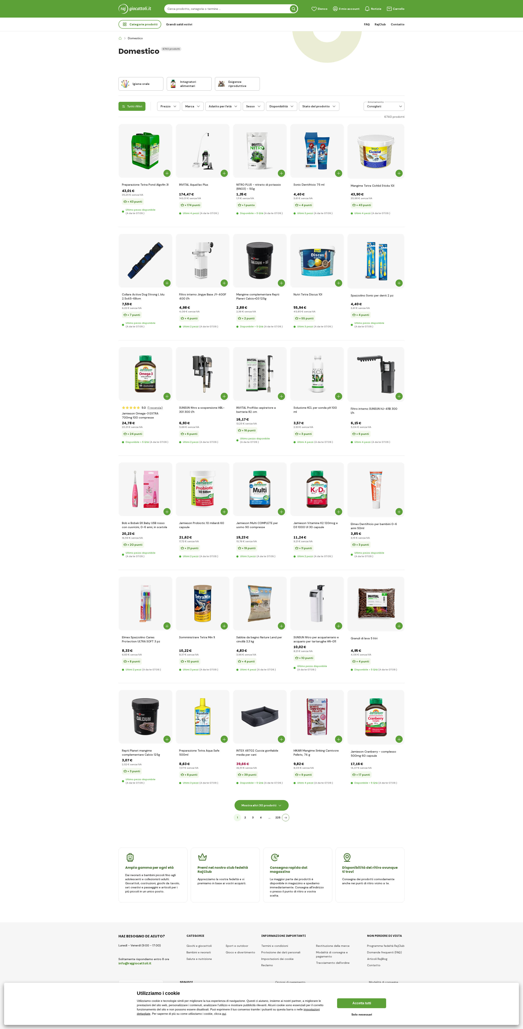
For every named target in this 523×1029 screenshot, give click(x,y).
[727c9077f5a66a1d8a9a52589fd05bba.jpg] (376, 490)
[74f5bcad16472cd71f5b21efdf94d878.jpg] (145, 374)
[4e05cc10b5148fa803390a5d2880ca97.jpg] (317, 489)
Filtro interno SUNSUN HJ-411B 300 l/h (374, 411)
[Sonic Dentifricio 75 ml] (317, 150)
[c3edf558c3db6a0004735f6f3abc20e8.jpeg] (145, 150)
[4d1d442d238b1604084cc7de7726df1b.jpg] (376, 374)
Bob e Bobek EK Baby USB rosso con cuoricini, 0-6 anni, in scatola (144, 525)
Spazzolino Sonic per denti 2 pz (372, 295)
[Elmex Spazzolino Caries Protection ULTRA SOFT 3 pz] (145, 603)
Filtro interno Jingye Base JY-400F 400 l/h (202, 296)
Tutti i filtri (134, 106)
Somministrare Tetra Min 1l (197, 637)
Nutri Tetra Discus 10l (308, 294)
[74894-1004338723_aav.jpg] (202, 374)
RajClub (380, 24)
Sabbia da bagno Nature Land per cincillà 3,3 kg (259, 639)
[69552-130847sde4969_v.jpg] (202, 260)
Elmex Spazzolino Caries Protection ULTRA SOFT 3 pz (141, 639)
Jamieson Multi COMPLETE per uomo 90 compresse (257, 525)
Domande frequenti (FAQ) (384, 952)
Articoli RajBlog (377, 959)
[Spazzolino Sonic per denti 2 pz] (376, 261)
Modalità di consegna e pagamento (332, 954)
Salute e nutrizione (199, 959)
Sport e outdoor (237, 946)
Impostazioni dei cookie (277, 959)
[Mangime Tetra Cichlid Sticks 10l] (376, 151)
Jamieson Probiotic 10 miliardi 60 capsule (201, 525)
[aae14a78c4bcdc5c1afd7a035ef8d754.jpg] (259, 374)
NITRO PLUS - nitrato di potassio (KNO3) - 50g (258, 187)
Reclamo (267, 965)
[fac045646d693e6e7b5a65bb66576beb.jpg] (259, 489)
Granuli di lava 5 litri (364, 638)
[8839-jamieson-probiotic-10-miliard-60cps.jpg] (202, 489)
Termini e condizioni (274, 946)
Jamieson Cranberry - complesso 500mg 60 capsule (373, 753)
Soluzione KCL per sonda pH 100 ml (315, 410)
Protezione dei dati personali (280, 952)
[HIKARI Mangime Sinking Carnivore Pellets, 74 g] (317, 716)
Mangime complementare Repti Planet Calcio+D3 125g (257, 296)
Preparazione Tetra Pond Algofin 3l (145, 184)
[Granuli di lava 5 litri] (376, 604)
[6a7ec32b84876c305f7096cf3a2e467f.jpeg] (145, 260)
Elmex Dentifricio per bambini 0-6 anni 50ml (374, 526)
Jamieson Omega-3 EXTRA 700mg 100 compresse (140, 415)
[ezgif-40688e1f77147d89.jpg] (145, 489)
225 (277, 817)
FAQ (367, 24)
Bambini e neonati (199, 952)
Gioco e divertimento (240, 952)
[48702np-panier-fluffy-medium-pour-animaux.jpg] (259, 716)
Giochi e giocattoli (199, 946)
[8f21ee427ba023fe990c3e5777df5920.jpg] (317, 603)
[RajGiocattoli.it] (120, 38)
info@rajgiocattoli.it (134, 963)
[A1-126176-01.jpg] (317, 260)
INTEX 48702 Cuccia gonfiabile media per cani (257, 752)
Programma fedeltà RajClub (386, 946)
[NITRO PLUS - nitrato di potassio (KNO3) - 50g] (259, 150)
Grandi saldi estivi (179, 24)
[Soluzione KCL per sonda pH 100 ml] (317, 374)
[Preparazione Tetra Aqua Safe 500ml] (202, 716)
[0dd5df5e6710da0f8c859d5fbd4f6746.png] (376, 717)
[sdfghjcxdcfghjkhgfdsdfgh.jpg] (202, 150)
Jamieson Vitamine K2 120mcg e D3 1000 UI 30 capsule (316, 525)
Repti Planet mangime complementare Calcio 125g (141, 752)
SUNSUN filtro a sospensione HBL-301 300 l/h (202, 410)
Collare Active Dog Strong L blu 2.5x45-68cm (143, 296)
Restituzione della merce (333, 946)
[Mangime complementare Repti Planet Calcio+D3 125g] (259, 260)
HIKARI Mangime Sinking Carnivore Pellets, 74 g (316, 752)
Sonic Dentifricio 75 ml (309, 184)
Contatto (398, 24)
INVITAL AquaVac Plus (193, 184)
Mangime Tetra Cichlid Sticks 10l (372, 185)
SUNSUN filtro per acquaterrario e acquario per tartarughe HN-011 (316, 639)
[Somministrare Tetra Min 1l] (202, 603)
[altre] (285, 817)
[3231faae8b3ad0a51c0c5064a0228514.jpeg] (259, 603)
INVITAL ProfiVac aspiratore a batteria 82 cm (256, 410)
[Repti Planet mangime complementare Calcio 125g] (145, 716)
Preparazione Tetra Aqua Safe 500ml (199, 752)
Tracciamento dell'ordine (333, 963)
